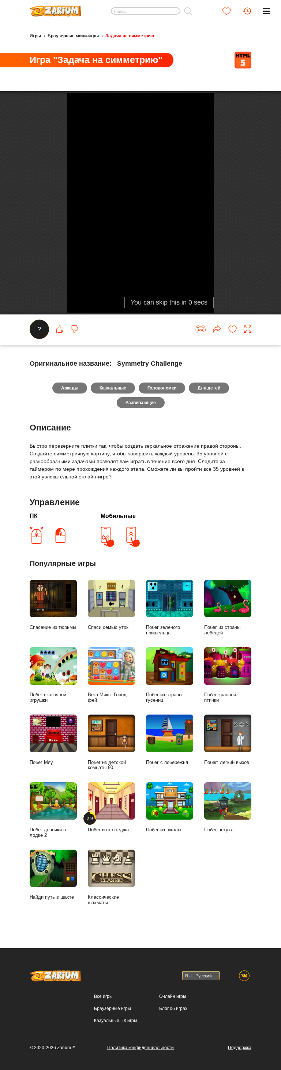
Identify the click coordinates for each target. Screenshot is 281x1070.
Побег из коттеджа (108, 824)
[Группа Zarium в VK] (244, 975)
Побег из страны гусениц (164, 697)
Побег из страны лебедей (222, 630)
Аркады (69, 388)
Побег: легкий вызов (226, 762)
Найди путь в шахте (52, 897)
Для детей (209, 388)
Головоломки (161, 388)
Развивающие (140, 402)
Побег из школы (163, 829)
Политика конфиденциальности (140, 1047)
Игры (35, 35)
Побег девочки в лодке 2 (48, 832)
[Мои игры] (226, 11)
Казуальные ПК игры (115, 1020)
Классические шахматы (103, 899)
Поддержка (239, 1047)
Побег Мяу (41, 762)
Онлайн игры (172, 996)
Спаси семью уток (108, 627)
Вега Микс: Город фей (107, 697)
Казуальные (113, 388)
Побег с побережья (167, 762)
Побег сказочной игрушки (48, 697)
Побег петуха (218, 829)
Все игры (103, 996)
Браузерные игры (112, 1008)
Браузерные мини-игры (73, 35)
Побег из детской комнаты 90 (107, 765)
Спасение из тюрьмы (53, 627)
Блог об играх (173, 1008)
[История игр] (247, 11)
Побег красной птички (220, 697)
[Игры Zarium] (55, 8)
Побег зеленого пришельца (163, 630)
